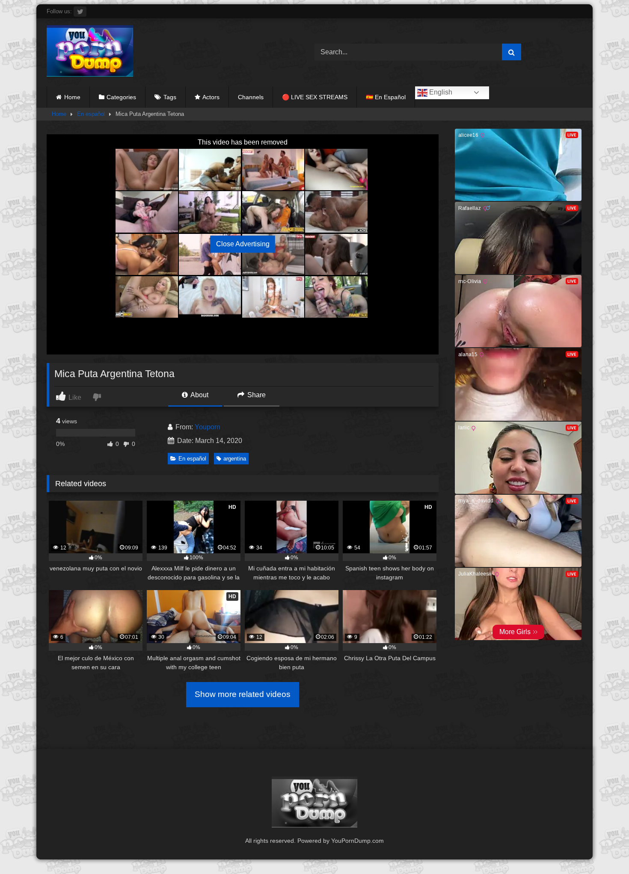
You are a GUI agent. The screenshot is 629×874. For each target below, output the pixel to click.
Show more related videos (243, 694)
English (439, 92)
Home (72, 97)
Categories (121, 97)
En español (91, 114)
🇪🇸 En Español (386, 97)
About (198, 395)
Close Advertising (243, 244)
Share (256, 395)
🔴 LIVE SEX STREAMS (314, 97)
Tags (169, 97)
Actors (211, 97)
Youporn (207, 427)
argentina (234, 458)
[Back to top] (602, 848)
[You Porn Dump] (90, 52)
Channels (251, 97)
